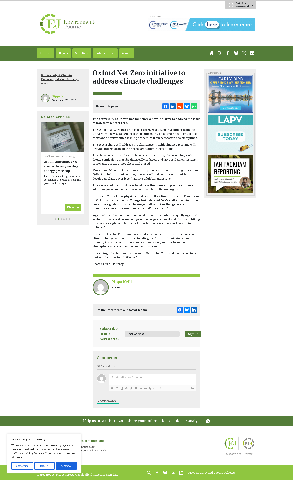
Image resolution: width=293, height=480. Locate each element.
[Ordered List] (131, 388)
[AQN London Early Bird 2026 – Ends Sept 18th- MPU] (230, 93)
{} (154, 388)
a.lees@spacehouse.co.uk (91, 450)
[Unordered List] (136, 388)
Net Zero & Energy (67, 79)
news (44, 83)
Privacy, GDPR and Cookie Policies (211, 472)
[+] (159, 388)
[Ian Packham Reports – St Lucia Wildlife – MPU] (230, 173)
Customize (22, 465)
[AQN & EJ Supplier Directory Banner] (201, 24)
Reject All (44, 465)
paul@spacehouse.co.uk (81, 446)
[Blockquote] (140, 388)
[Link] (150, 388)
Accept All (66, 465)
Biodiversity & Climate (56, 75)
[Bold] (112, 388)
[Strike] (126, 388)
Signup (193, 334)
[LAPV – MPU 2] (230, 133)
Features (47, 79)
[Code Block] (145, 388)
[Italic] (117, 388)
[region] (44, 453)
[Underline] (121, 388)
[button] (45, 53)
